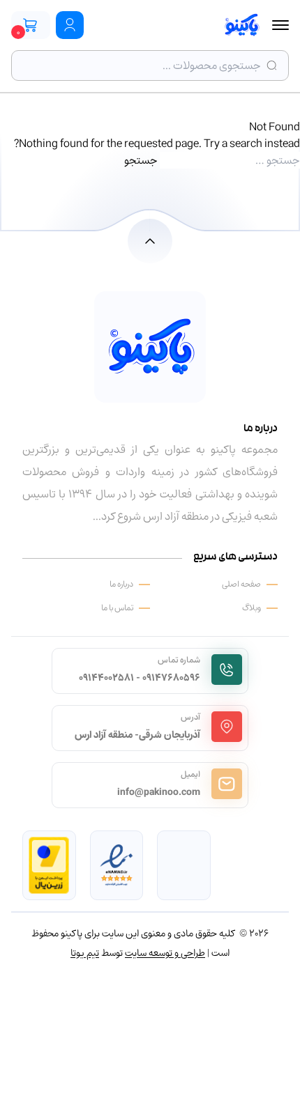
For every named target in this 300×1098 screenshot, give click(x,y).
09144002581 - (109, 677)
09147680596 (171, 677)
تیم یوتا (84, 952)
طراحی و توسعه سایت (165, 952)
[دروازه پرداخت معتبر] (49, 865)
